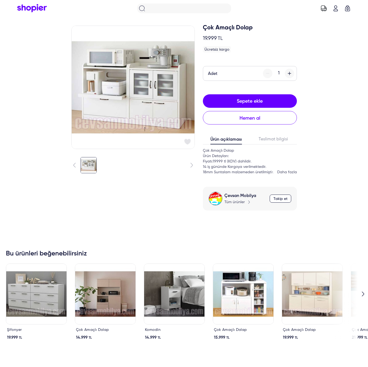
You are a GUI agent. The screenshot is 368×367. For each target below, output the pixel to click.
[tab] (226, 140)
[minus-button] (267, 73)
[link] (36, 302)
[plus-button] (289, 73)
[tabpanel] (250, 161)
